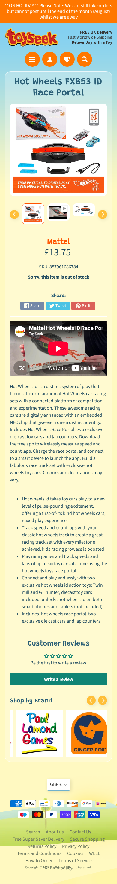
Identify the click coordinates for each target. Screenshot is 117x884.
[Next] (102, 214)
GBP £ (56, 784)
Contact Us (80, 832)
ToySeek (56, 867)
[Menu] (32, 59)
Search (33, 832)
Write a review (58, 679)
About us (55, 832)
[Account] (49, 59)
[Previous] (14, 214)
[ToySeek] (31, 37)
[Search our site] (84, 59)
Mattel (58, 242)
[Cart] (67, 59)
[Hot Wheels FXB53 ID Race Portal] (33, 213)
